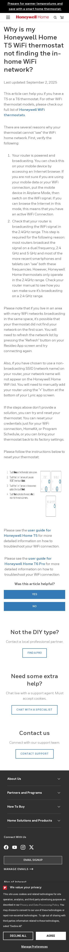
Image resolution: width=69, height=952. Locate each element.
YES (34, 594)
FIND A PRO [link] (34, 653)
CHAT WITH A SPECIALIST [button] (34, 710)
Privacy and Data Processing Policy (39, 905)
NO (35, 606)
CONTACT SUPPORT (35, 754)
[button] (55, 17)
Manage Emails (16, 869)
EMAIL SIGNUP (33, 860)
